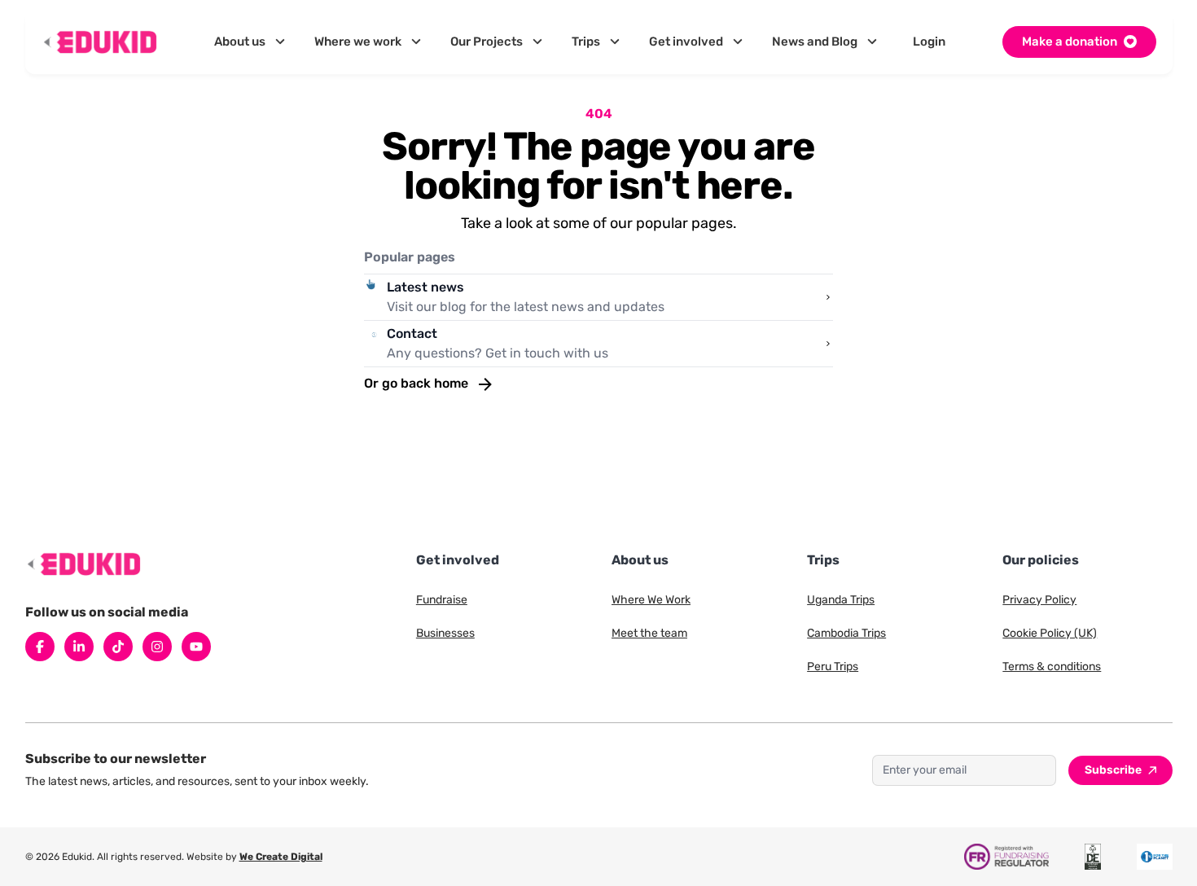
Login (929, 41)
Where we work (357, 41)
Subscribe (1113, 770)
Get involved (686, 41)
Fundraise (441, 600)
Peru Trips (832, 666)
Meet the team (649, 633)
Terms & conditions (1051, 666)
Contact (412, 333)
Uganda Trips (841, 600)
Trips (586, 41)
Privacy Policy (1039, 600)
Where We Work (651, 600)
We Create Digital (280, 856)
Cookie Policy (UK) (1049, 633)
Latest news (425, 287)
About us (239, 41)
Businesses (445, 633)
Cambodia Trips (846, 633)
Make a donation (1069, 41)
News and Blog (814, 41)
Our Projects (486, 41)
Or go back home (417, 383)
